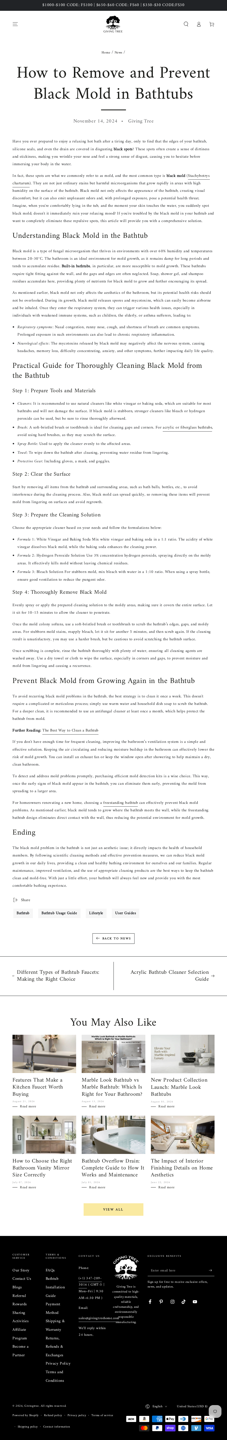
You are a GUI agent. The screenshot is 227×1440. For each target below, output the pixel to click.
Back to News (116, 938)
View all (113, 1210)
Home (106, 53)
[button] (185, 24)
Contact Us (21, 1278)
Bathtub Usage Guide (59, 913)
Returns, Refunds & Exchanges (54, 1347)
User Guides (125, 913)
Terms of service (102, 1415)
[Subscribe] (212, 1270)
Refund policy (53, 1415)
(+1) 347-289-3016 (90, 1281)
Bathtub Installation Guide (55, 1287)
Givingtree (31, 1406)
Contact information (56, 1426)
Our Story (21, 1270)
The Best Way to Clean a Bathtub (70, 730)
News (118, 53)
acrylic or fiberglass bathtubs (187, 427)
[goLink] (126, 1267)
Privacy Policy (58, 1363)
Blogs (17, 1287)
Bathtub (23, 913)
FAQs (50, 1270)
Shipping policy (28, 1426)
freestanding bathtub (120, 802)
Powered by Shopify (25, 1415)
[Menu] (15, 24)
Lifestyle (96, 913)
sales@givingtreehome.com (99, 1318)
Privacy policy (77, 1415)
